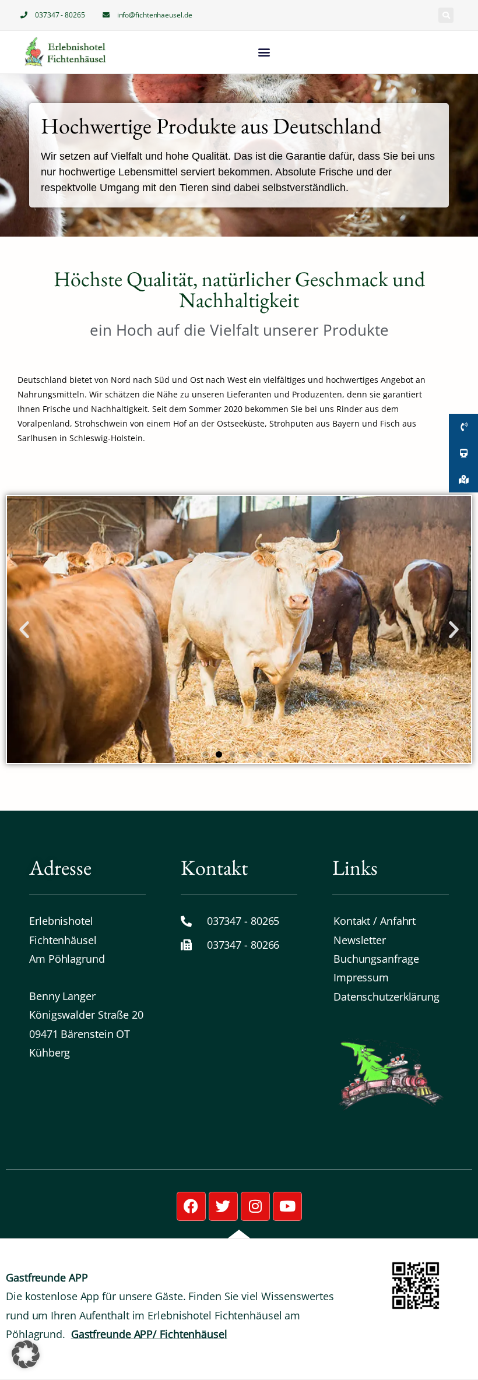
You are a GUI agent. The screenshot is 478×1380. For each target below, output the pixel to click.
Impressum (361, 977)
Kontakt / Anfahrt (374, 921)
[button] (446, 15)
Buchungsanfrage (376, 959)
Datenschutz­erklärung (386, 997)
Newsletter (359, 940)
